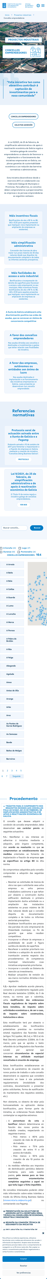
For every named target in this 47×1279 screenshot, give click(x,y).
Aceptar (23, 1259)
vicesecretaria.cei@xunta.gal (17, 1200)
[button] (43, 1233)
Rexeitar (23, 1266)
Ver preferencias (24, 1273)
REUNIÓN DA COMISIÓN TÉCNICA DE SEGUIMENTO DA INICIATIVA (23, 1224)
